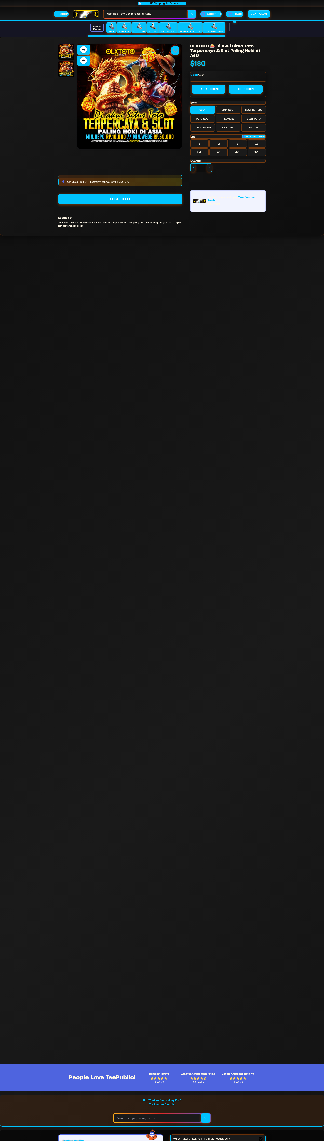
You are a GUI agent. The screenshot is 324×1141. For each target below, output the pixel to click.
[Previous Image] (83, 61)
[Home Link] (86, 14)
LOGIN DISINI (246, 89)
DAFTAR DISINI (209, 89)
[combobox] (145, 14)
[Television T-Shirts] (156, 36)
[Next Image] (83, 50)
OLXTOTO (120, 199)
